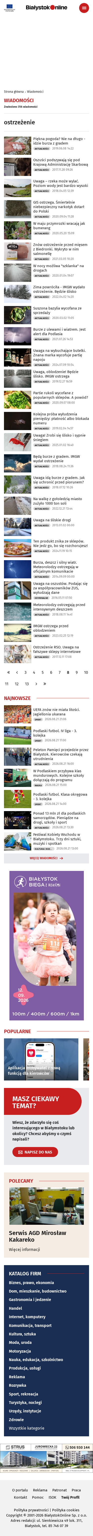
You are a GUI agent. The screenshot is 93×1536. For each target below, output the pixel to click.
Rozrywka (17, 1385)
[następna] (36, 684)
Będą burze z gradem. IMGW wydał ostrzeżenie (56, 458)
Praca (76, 1490)
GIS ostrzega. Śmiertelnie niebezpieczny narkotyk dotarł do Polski (58, 207)
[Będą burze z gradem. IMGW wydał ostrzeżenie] (17, 463)
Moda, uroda (20, 1342)
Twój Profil (70, 1497)
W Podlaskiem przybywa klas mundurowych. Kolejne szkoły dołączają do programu (58, 775)
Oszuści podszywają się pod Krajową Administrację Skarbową (60, 162)
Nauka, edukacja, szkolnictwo (36, 1359)
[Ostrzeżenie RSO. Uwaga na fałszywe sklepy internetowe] (17, 654)
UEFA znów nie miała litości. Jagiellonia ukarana (56, 711)
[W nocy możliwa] (17, 273)
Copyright (14, 1515)
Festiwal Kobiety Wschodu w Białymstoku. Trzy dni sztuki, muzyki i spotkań (57, 839)
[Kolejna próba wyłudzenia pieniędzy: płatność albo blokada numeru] (17, 421)
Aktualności (42, 149)
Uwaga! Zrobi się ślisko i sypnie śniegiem (59, 437)
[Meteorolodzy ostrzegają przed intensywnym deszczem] (17, 612)
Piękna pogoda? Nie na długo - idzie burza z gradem (59, 141)
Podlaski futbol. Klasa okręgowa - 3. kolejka (60, 796)
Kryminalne (41, 598)
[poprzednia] (17, 672)
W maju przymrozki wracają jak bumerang (59, 225)
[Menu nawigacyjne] (84, 8)
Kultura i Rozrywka (45, 849)
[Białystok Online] (46, 7)
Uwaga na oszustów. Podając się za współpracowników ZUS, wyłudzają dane (60, 588)
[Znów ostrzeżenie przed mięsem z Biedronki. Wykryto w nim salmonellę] (17, 251)
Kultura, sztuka (22, 1334)
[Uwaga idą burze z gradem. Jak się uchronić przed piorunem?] (17, 484)
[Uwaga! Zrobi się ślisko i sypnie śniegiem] (17, 442)
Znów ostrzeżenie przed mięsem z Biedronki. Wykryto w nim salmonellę (60, 249)
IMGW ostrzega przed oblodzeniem (50, 628)
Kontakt (20, 1497)
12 (17, 684)
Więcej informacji (24, 1249)
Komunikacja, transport (30, 1325)
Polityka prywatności (31, 1510)
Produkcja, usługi (25, 1368)
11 (6, 684)
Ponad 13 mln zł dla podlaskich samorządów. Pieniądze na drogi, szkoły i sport (59, 818)
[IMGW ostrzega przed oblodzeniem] (17, 633)
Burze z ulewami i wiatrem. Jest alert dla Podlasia (59, 331)
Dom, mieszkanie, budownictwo (37, 1291)
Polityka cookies (65, 1510)
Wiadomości (35, 91)
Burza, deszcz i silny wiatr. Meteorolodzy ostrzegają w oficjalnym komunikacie (55, 567)
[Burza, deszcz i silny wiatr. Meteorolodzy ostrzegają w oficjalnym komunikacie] (17, 569)
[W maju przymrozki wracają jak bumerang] (17, 230)
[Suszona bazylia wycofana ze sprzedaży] (17, 315)
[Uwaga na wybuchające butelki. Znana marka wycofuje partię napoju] (17, 357)
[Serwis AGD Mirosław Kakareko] (46, 1206)
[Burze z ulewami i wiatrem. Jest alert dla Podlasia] (17, 336)
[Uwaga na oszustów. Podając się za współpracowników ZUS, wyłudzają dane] (17, 590)
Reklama (17, 1377)
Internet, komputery (27, 1316)
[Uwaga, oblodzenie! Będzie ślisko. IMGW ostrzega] (17, 379)
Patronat (59, 1490)
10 (86, 672)
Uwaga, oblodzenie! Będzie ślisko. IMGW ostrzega (55, 374)
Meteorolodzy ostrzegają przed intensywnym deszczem (59, 607)
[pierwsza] (9, 672)
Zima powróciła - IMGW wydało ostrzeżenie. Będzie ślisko (59, 289)
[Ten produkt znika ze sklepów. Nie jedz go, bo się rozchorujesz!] (17, 548)
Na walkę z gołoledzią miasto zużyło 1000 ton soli (57, 501)
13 (27, 684)
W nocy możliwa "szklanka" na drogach (58, 268)
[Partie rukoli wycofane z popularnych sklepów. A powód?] (17, 400)
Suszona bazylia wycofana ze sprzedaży (57, 310)
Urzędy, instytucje (25, 1411)
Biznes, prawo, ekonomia (31, 1282)
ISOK (52, 1497)
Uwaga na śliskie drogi (52, 520)
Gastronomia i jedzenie (30, 1299)
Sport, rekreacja (23, 1394)
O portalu (20, 1490)
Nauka (38, 785)
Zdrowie (16, 1419)
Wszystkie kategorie (26, 1428)
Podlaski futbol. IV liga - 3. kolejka (55, 733)
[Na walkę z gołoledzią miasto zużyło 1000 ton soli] (17, 506)
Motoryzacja (20, 1351)
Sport (38, 719)
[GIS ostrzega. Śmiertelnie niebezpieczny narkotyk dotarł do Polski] (17, 209)
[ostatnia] (45, 684)
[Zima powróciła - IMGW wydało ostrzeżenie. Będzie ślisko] (17, 294)
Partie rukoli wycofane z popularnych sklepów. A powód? (60, 395)
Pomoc (38, 1497)
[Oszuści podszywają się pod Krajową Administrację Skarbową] (17, 167)
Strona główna (14, 91)
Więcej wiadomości (44, 858)
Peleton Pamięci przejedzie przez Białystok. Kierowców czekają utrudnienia (61, 754)
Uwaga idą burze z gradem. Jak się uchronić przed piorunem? (59, 479)
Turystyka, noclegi (25, 1402)
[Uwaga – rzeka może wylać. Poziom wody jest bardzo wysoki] (17, 188)
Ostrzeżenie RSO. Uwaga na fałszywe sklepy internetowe (57, 649)
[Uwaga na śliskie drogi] (17, 527)
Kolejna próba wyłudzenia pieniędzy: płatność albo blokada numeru (61, 418)
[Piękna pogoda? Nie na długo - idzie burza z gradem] (17, 146)
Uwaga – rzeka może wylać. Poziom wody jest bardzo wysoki (60, 183)
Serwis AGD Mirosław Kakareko (37, 1236)
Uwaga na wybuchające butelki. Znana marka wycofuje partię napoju (59, 355)
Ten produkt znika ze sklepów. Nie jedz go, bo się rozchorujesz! (60, 543)
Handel (15, 1308)
